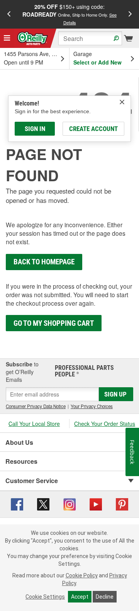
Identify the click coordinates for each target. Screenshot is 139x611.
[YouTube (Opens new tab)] (96, 503)
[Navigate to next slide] (130, 14)
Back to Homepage (44, 261)
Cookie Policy (82, 575)
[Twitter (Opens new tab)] (43, 503)
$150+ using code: (69, 14)
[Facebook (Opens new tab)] (17, 503)
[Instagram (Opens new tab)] (69, 503)
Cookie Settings (45, 597)
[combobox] (90, 38)
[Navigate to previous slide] (9, 14)
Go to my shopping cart (54, 323)
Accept (79, 597)
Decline (105, 597)
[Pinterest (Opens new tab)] (122, 503)
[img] (122, 102)
